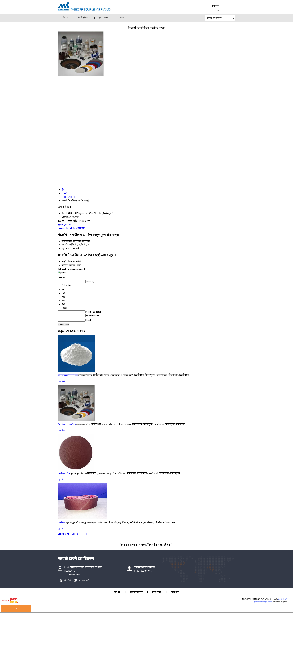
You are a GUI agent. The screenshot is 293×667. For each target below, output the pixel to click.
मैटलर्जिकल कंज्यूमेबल (67, 424)
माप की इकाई (67, 244)
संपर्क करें (121, 17)
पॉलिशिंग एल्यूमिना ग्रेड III (68, 375)
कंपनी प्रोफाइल (84, 17)
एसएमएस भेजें (83, 580)
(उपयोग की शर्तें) (282, 599)
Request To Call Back (67, 228)
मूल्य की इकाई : (173, 375)
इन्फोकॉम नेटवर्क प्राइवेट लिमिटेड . (263, 602)
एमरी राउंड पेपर (64, 473)
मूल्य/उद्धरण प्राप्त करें (67, 224)
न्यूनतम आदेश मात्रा (70, 248)
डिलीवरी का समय (68, 265)
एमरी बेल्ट (62, 522)
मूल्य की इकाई (67, 241)
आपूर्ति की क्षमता (68, 261)
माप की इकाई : (139, 375)
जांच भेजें (81, 228)
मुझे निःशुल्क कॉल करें (79, 533)
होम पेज (66, 17)
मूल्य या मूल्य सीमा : (90, 375)
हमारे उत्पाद (103, 17)
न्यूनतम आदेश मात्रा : (113, 375)
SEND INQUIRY (64, 533)
